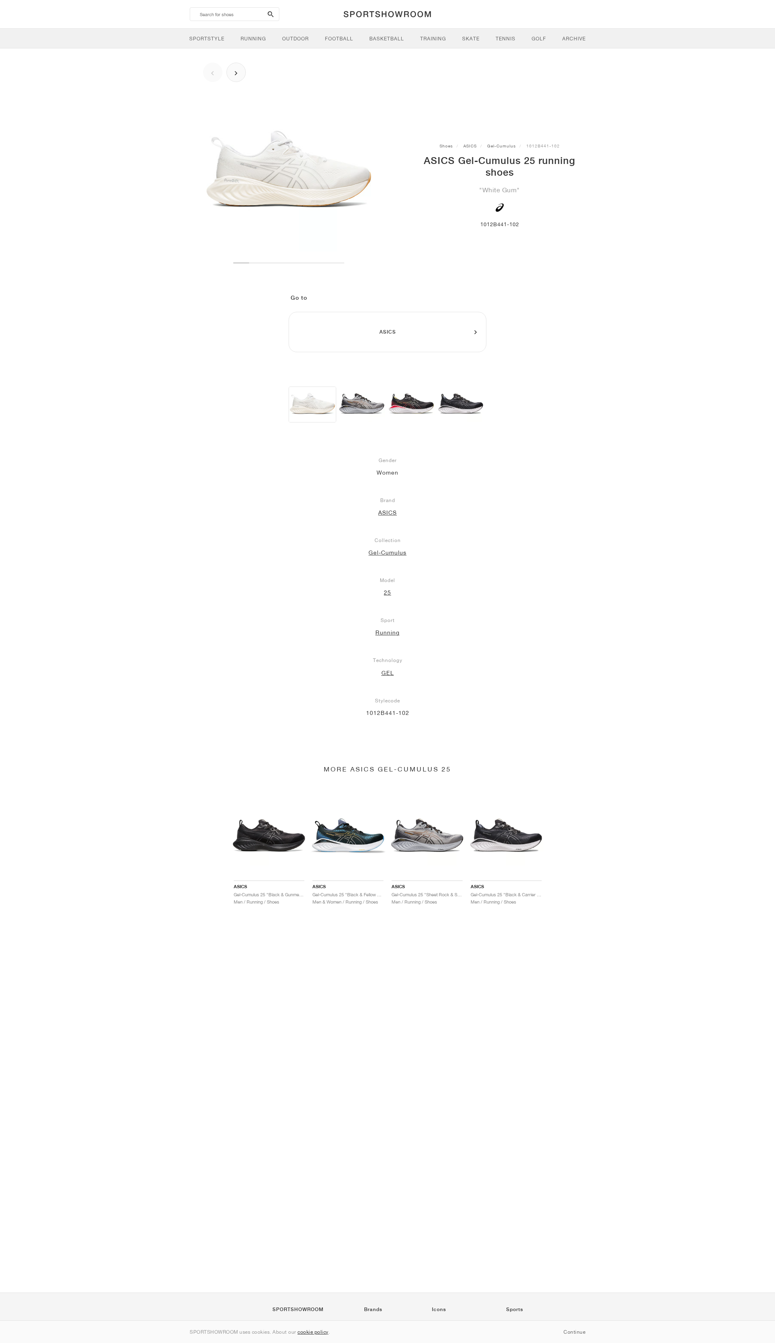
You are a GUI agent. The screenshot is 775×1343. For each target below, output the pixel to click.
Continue (574, 1332)
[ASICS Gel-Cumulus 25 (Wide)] (361, 404)
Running (387, 632)
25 (387, 592)
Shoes (446, 145)
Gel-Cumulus (501, 145)
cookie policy (313, 1332)
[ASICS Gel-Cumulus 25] (312, 404)
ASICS (470, 145)
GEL (387, 673)
